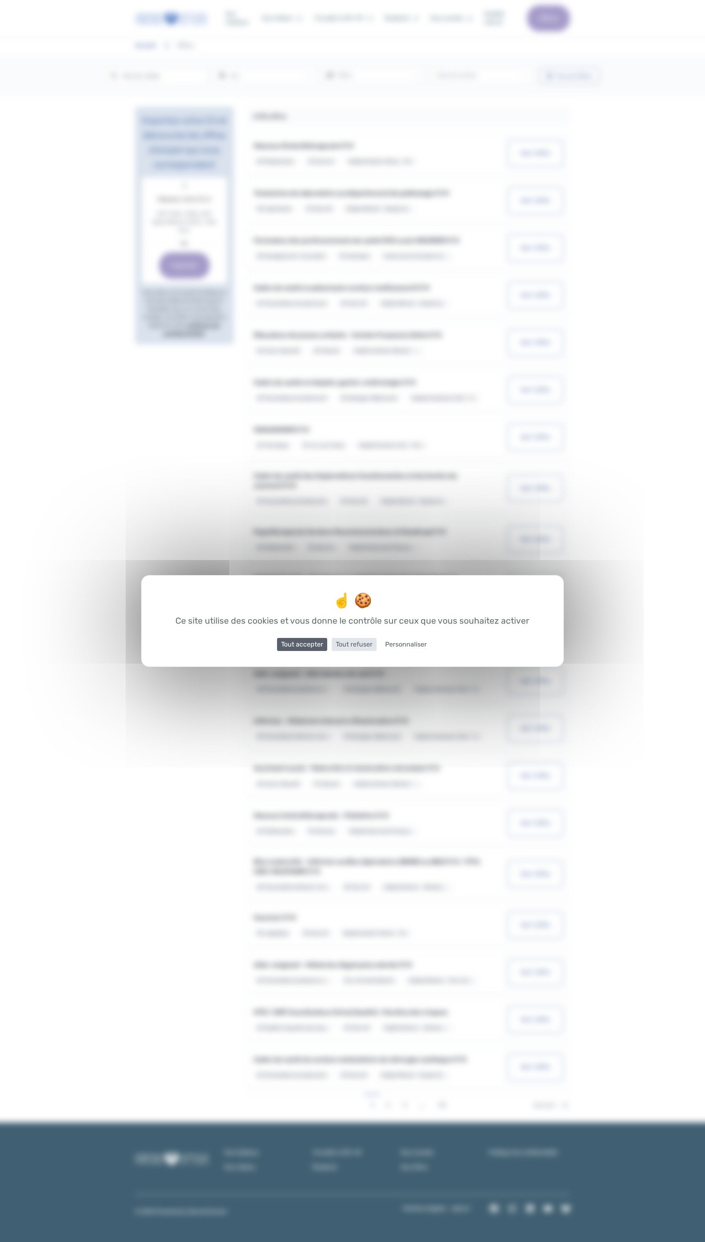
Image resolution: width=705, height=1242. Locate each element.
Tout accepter (302, 644)
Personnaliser (406, 644)
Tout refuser (354, 644)
